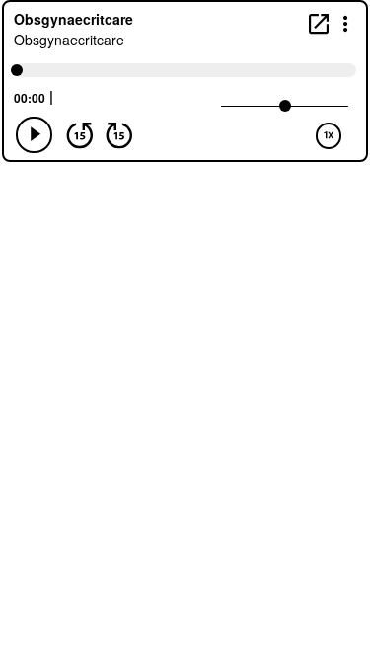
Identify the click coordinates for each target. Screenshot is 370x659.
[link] (319, 23)
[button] (345, 22)
